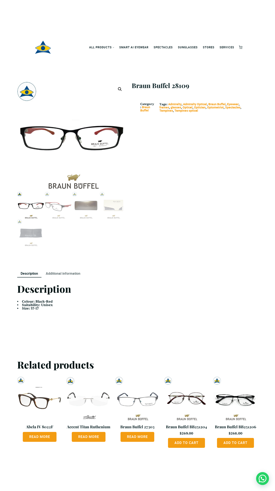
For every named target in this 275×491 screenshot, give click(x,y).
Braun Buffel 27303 (137, 426)
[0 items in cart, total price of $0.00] (240, 47)
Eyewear (233, 104)
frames (164, 107)
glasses (176, 107)
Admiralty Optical (195, 104)
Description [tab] (29, 273)
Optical (187, 107)
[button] (120, 89)
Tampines (166, 110)
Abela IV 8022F (39, 426)
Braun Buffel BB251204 (186, 426)
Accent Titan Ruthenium (88, 426)
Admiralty (175, 104)
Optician (200, 107)
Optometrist (215, 107)
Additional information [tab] (63, 273)
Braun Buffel (145, 108)
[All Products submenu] (113, 47)
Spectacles (232, 107)
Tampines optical (186, 110)
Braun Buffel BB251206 (235, 426)
